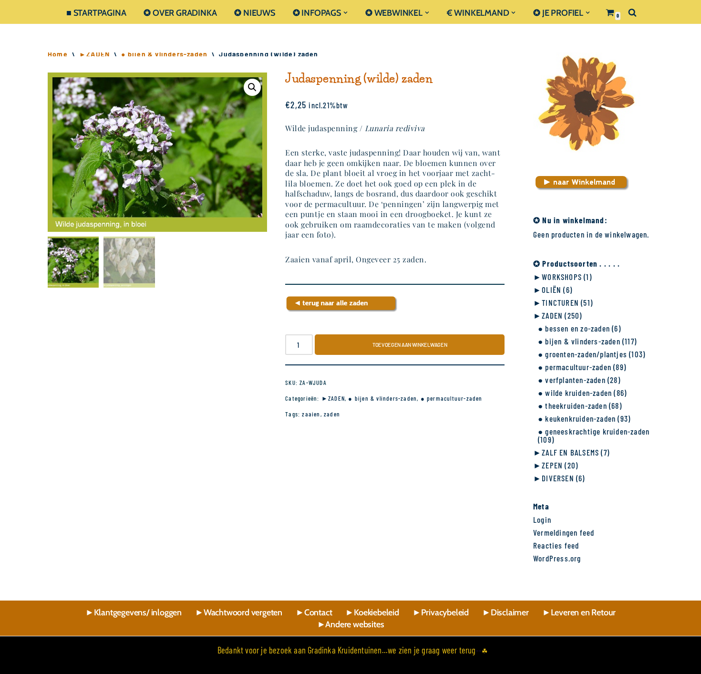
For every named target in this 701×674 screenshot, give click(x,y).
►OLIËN (547, 289)
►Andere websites (350, 624)
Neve (56, 663)
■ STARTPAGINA (96, 12)
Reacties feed (556, 545)
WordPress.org (557, 558)
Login (542, 519)
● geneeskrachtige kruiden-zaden (593, 431)
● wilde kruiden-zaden (575, 392)
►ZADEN (94, 54)
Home (58, 54)
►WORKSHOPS (557, 276)
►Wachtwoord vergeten (238, 612)
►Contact (314, 612)
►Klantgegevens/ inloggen (133, 612)
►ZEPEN (548, 465)
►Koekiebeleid (372, 612)
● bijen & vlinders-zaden (164, 54)
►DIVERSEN (553, 478)
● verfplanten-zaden (572, 379)
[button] (345, 12)
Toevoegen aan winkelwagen (409, 345)
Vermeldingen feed (563, 532)
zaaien (311, 414)
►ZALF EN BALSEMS (566, 452)
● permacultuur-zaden (452, 398)
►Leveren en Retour (579, 612)
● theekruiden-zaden (572, 405)
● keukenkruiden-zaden (577, 418)
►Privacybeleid (440, 612)
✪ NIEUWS (254, 12)
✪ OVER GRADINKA (180, 12)
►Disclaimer (505, 612)
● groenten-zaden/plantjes (582, 354)
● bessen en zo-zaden (574, 328)
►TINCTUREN (556, 302)
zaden (332, 414)
